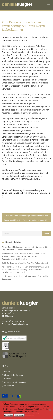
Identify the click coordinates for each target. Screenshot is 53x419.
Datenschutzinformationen (15, 382)
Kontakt (7, 371)
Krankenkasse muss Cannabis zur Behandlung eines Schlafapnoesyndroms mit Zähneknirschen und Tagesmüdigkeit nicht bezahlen (23, 256)
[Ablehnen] (50, 410)
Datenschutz (19, 415)
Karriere (7, 378)
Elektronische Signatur (13, 375)
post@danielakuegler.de (18, 324)
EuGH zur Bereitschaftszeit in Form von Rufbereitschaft (25, 263)
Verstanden (8, 415)
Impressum (9, 385)
